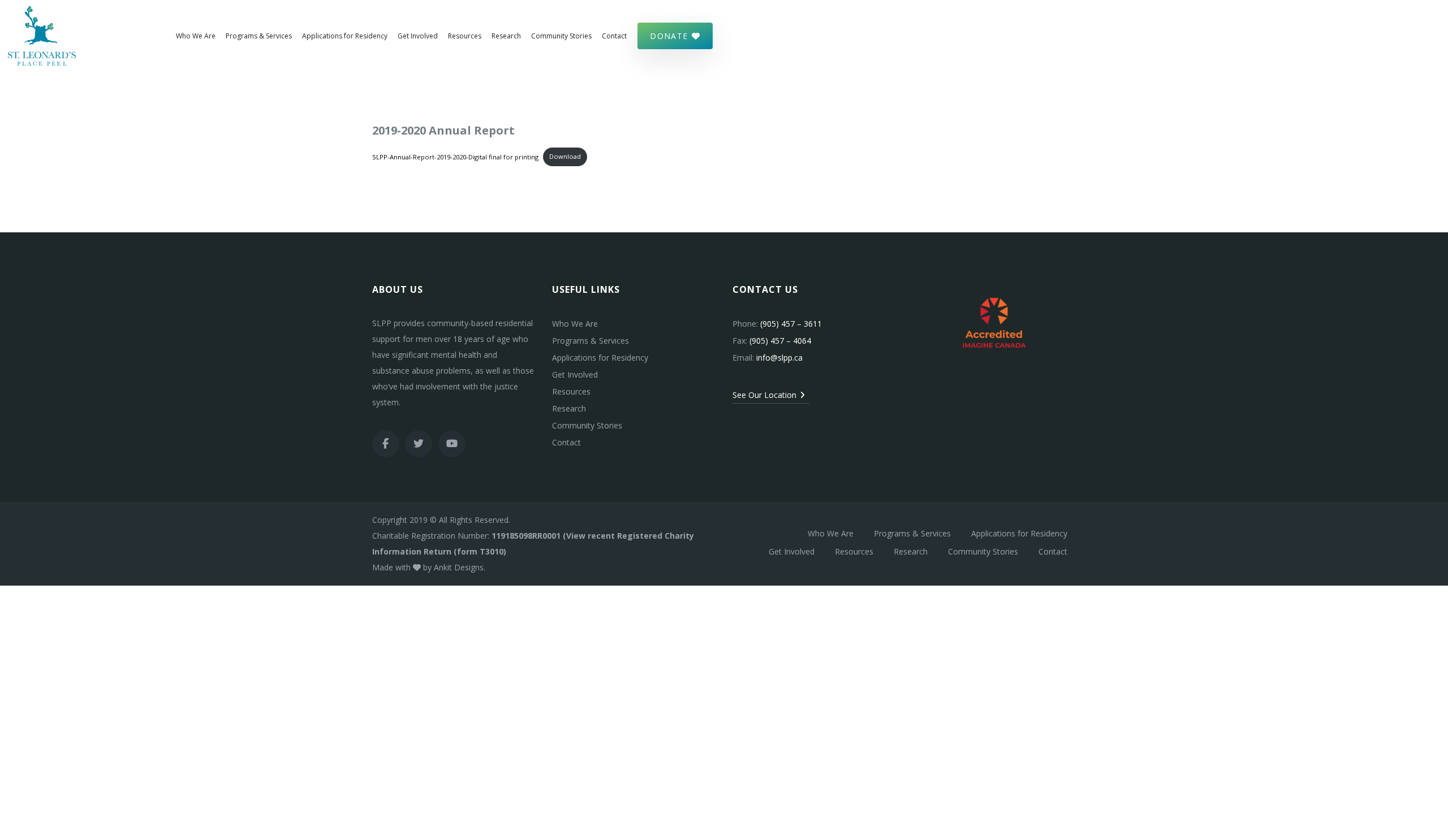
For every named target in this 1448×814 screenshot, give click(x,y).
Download (565, 156)
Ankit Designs (459, 567)
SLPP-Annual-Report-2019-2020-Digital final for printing (455, 156)
